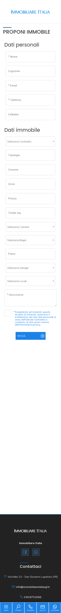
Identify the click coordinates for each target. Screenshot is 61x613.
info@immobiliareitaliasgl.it (33, 587)
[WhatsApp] (35, 552)
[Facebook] (25, 552)
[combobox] (30, 141)
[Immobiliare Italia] (30, 11)
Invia (21, 336)
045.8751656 (32, 597)
